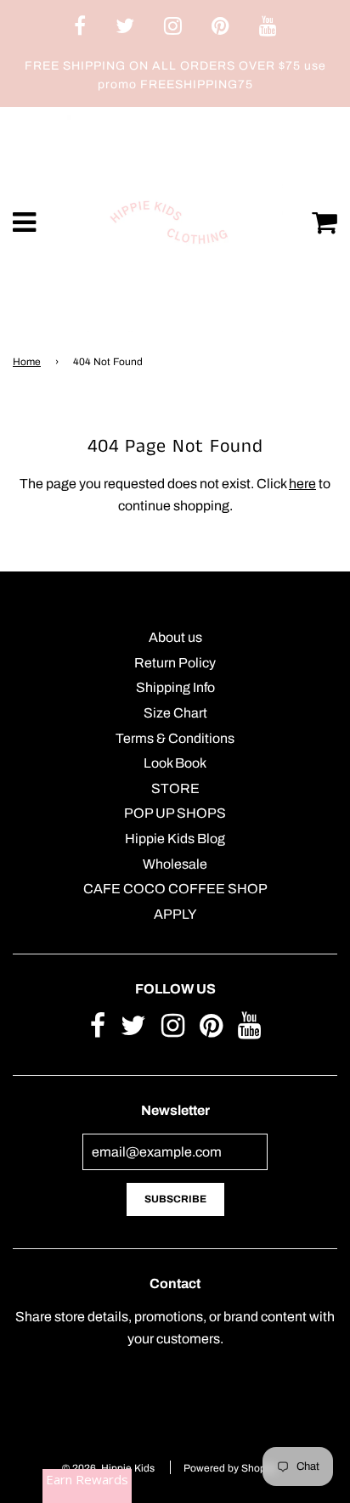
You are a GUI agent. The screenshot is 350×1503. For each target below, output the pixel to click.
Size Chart (175, 713)
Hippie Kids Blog (175, 838)
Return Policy (175, 663)
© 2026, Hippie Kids (108, 1468)
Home (27, 362)
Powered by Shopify (229, 1468)
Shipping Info (175, 687)
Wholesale (175, 864)
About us (175, 637)
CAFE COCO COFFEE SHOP (175, 888)
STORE (175, 788)
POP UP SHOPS (175, 813)
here (302, 483)
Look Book (175, 763)
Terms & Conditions (175, 738)
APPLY (175, 914)
